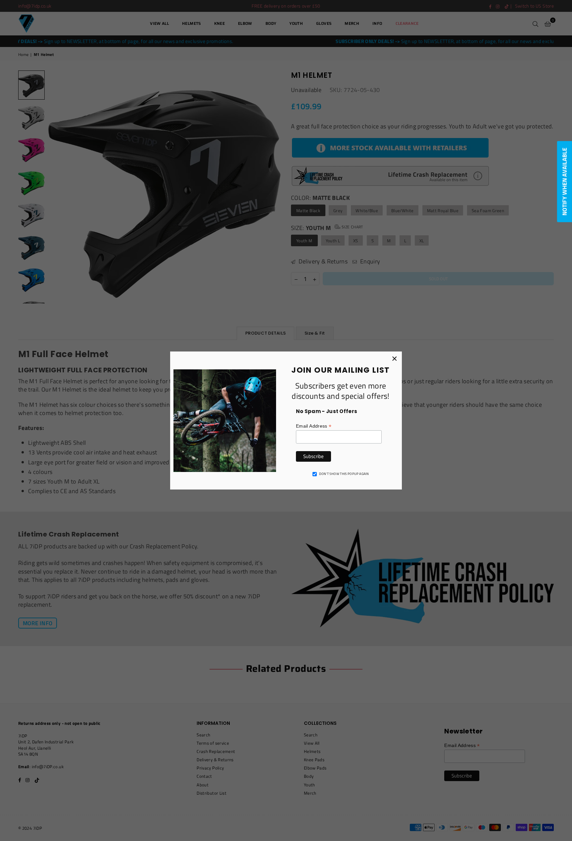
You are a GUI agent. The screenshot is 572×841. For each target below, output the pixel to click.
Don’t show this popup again (344, 474)
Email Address (313, 426)
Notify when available (564, 181)
